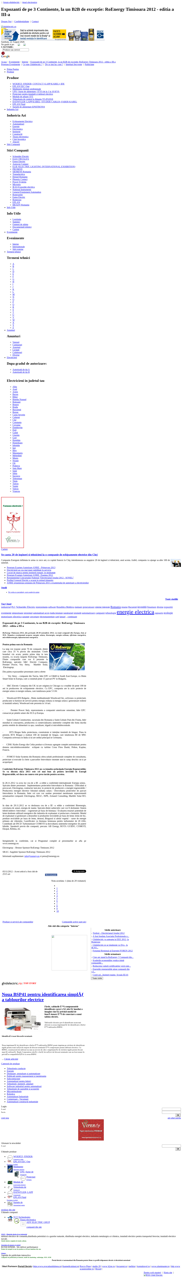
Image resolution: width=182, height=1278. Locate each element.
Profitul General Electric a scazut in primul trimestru (30, 580)
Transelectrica (19, 174)
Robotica (11, 1094)
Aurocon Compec (21, 164)
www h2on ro (108, 1266)
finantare (151, 607)
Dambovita (17, 427)
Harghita (16, 440)
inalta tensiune (56, 613)
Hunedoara (17, 443)
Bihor (15, 397)
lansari (62, 616)
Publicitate (89, 64)
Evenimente (14, 62)
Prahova (16, 466)
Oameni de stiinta (20, 224)
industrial (6, 607)
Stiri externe (18, 249)
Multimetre (18, 1166)
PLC (13, 607)
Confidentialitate (21, 21)
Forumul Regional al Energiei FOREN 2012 (113, 951)
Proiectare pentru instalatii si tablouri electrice (33, 94)
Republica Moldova (65, 607)
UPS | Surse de (26, 1172)
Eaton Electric (19, 197)
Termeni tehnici (14, 252)
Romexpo (17, 200)
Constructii (17, 134)
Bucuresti (17, 409)
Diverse (16, 355)
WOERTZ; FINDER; (23, 1156)
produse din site (8, 1210)
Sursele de (18, 1202)
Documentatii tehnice (22, 227)
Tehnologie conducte (16, 1068)
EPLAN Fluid (19, 104)
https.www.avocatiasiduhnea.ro (47, 1266)
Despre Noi (6, 21)
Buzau (15, 412)
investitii (142, 606)
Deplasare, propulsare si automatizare (23, 1073)
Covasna (16, 425)
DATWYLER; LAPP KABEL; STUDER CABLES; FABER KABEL (45, 101)
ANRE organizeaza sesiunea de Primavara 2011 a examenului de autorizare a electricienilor (48, 583)
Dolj (14, 430)
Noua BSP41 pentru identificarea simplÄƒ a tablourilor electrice (43, 997)
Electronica (18, 129)
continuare (72, 616)
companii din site (34, 1227)
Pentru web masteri (152, 1272)
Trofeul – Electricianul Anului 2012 (109, 933)
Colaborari (17, 352)
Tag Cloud (6, 604)
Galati (15, 432)
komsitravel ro (143, 1266)
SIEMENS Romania (22, 171)
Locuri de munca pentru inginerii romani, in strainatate (31, 572)
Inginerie (16, 131)
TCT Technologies (21, 1217)
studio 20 (96, 1266)
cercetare (34, 616)
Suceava (16, 476)
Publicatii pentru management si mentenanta (26, 1076)
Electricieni (12, 357)
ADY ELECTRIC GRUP (38, 1222)
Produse (10, 72)
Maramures (18, 453)
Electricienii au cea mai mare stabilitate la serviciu (29, 570)
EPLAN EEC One (21, 86)
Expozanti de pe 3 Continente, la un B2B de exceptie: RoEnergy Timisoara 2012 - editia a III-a (73, 62)
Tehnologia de (19, 1187)
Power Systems (19, 182)
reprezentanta (42, 607)
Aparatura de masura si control (10, 1245)
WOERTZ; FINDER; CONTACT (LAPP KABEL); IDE (39, 84)
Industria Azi (12, 109)
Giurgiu (16, 435)
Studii (4, 587)
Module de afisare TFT (23, 96)
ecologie (168, 612)
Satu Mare (17, 468)
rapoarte (159, 613)
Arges (15, 392)
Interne (25, 62)
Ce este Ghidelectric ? (32, 64)
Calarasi (16, 417)
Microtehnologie (14, 1091)
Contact (35, 21)
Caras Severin (19, 415)
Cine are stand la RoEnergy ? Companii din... (113, 957)
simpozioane (17, 613)
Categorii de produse (10, 1063)
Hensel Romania (20, 177)
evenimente (6, 613)
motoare (78, 607)
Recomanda (51, 875)
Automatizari (18, 124)
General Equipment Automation (27, 192)
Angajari (16, 347)
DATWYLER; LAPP (23, 1192)
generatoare (89, 607)
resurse (124, 607)
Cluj (14, 420)
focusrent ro (121, 1266)
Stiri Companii (13, 144)
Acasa (4, 62)
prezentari (28, 613)
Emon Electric (19, 161)
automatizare (88, 613)
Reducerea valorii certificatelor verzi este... (112, 966)
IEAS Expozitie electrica (24, 187)
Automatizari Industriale (17, 1096)
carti (57, 616)
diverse (160, 607)
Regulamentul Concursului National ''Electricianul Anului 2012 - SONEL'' (40, 578)
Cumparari (17, 345)
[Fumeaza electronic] (12, 547)
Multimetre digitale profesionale (27, 89)
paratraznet (68, 613)
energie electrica (135, 612)
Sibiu (15, 473)
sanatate (25, 616)
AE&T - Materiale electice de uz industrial (14, 1234)
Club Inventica (19, 139)
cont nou (5, 1118)
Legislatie (17, 219)
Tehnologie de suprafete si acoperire (23, 1089)
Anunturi (11, 330)
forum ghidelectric (11, 2)
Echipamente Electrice (23, 121)
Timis (15, 481)
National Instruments (22, 189)
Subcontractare (13, 1078)
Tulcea (15, 483)
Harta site (168, 1272)
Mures (15, 458)
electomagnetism (47, 616)
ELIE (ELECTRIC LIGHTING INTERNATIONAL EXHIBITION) (44, 166)
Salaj (15, 471)
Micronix (17, 184)
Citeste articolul (11, 1059)
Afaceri (16, 142)
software (52, 607)
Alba (15, 386)
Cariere (16, 229)
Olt (14, 463)
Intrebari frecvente (74, 64)
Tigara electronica (20, 136)
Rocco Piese (85, 1266)
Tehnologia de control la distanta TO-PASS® (33, 99)
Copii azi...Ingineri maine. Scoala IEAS (110, 975)
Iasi (14, 448)
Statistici (16, 222)
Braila (15, 407)
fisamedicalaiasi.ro (70, 1266)
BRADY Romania (21, 205)
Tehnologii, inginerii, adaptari (20, 1084)
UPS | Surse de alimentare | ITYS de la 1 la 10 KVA (36, 91)
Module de (18, 1182)
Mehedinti (17, 455)
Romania (115, 606)
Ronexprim (18, 194)
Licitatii (16, 350)
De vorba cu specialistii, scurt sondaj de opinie (23, 592)
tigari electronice (29, 2)
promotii (77, 613)
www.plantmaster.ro (160, 1266)
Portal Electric (25, 1266)
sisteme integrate (102, 607)
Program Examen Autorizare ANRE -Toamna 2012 (30, 575)
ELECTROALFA (21, 159)
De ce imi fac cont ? (54, 64)
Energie (16, 126)
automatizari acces (41, 613)
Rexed (98, 1269)
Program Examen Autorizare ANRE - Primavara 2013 (31, 567)
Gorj (15, 437)
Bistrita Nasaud (19, 399)
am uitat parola (174, 1118)
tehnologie (110, 613)
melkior (132, 1266)
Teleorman (17, 478)
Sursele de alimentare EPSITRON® (29, 107)
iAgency (3, 1253)
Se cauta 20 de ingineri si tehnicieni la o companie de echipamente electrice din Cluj (49, 554)
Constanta (17, 422)
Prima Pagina (13, 69)
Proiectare (30, 1177)
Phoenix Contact (20, 179)
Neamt (15, 460)
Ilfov (15, 450)
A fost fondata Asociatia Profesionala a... (111, 936)
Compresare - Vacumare (17, 1099)
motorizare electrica (11, 616)
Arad (15, 389)
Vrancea (16, 491)
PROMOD (17, 169)
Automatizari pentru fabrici (19, 1081)
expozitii (168, 607)
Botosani (16, 402)
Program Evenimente (10, 64)
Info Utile (11, 207)
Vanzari (16, 342)
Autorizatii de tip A (21, 369)
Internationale (19, 246)
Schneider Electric (21, 156)
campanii (100, 613)
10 (57, 911)
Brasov (16, 404)
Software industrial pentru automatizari (24, 1086)
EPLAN (16, 202)
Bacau (15, 394)
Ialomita (16, 445)
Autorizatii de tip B (21, 372)
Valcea (15, 489)
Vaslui (15, 486)
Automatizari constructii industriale (22, 1101)
